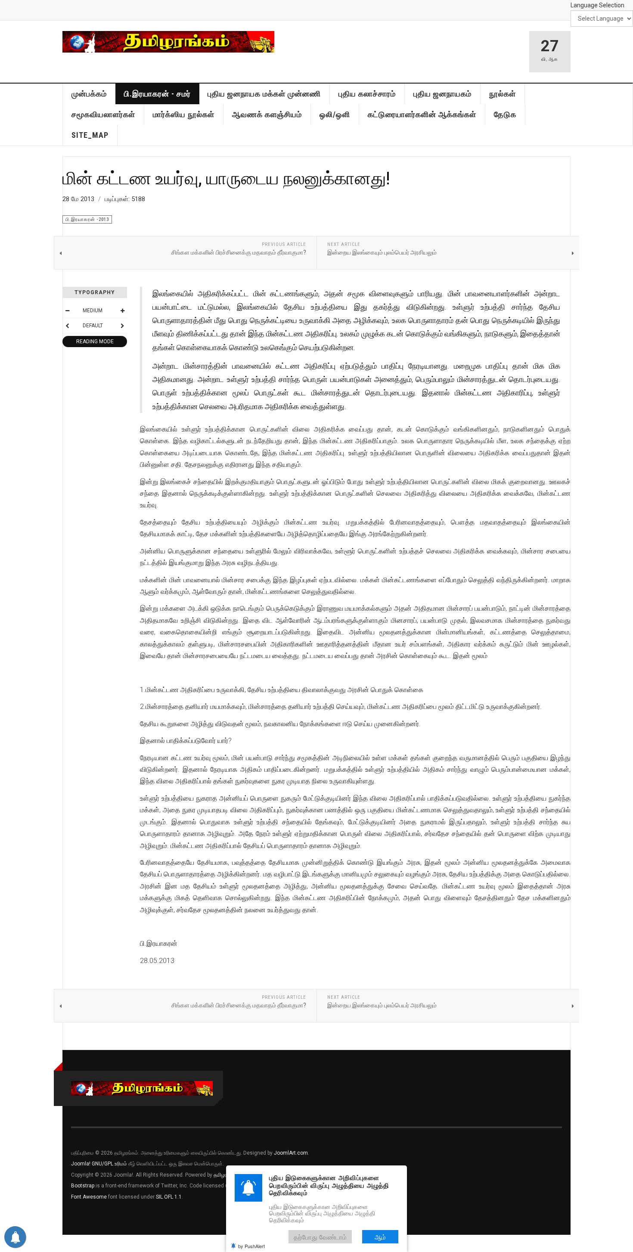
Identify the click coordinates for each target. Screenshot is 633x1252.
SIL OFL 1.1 (169, 1197)
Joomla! (80, 1164)
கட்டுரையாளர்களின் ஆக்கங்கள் (422, 114)
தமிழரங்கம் (226, 1175)
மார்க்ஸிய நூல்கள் (183, 114)
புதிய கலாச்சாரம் (367, 93)
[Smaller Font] (67, 310)
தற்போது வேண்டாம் (320, 1236)
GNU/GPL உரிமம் (109, 1164)
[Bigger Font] (122, 310)
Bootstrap (82, 1186)
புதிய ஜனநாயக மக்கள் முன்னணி (264, 93)
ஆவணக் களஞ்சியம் (267, 114)
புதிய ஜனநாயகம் (442, 93)
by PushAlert (251, 1246)
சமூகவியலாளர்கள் (103, 114)
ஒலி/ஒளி (335, 114)
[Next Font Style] (122, 325)
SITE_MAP (90, 135)
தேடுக (505, 114)
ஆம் (380, 1236)
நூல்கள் (502, 93)
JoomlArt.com (291, 1153)
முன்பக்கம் (89, 93)
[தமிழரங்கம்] (168, 42)
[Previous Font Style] (67, 325)
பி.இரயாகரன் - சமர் (157, 93)
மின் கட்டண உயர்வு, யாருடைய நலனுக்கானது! (226, 177)
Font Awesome (89, 1197)
